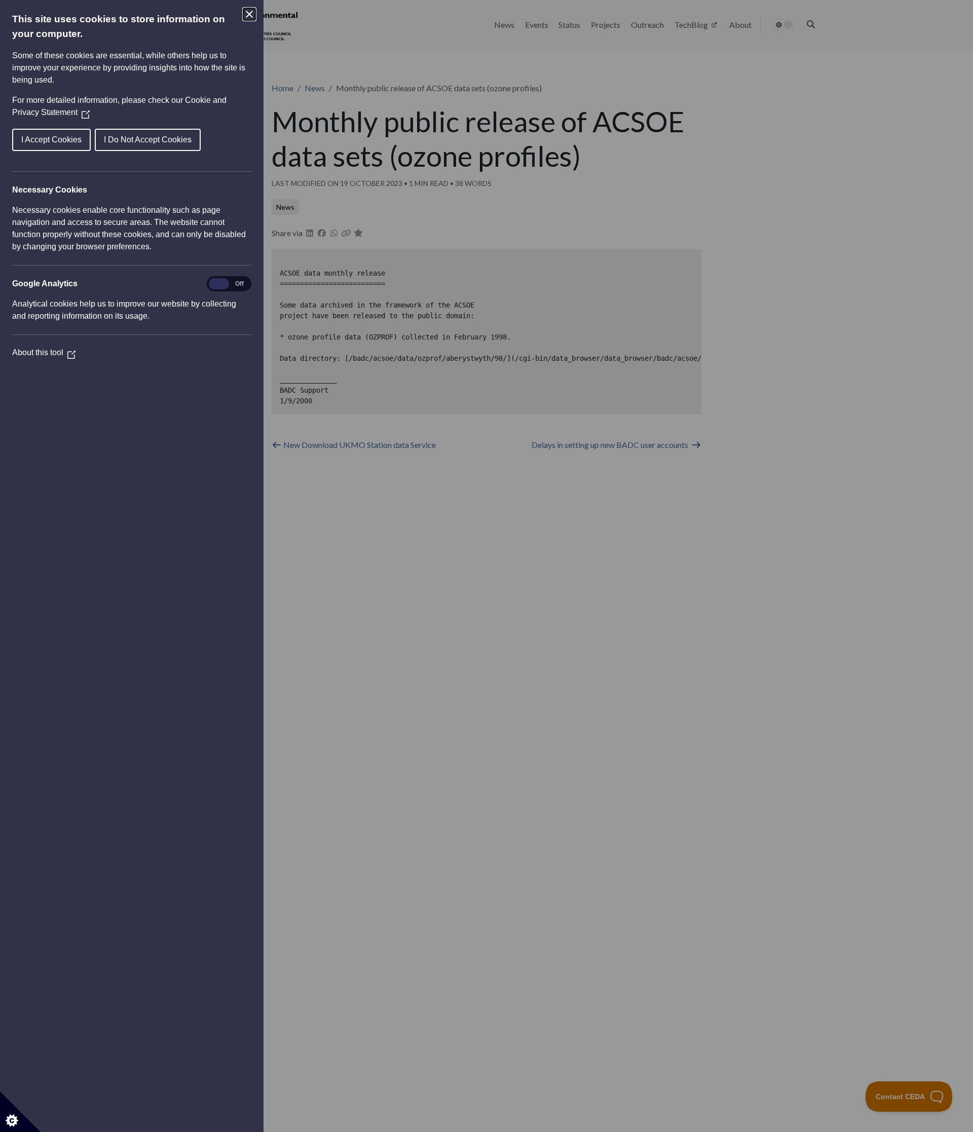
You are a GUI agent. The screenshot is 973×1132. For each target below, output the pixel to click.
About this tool (44, 352)
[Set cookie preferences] (20, 1111)
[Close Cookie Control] (249, 14)
